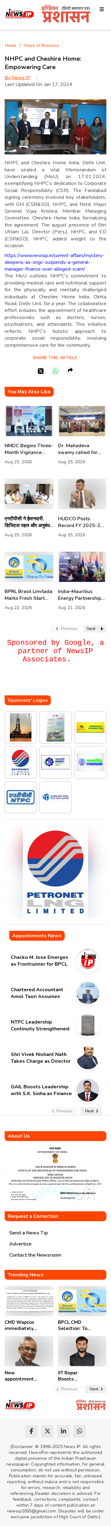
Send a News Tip (28, 1232)
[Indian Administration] (66, 15)
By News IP (18, 77)
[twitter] (47, 1431)
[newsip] (20, 15)
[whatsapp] (79, 1431)
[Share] (70, 371)
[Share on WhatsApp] (55, 371)
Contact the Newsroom (35, 1255)
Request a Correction (33, 1216)
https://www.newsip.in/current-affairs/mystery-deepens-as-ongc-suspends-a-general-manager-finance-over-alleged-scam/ (55, 262)
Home (10, 45)
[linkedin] (63, 1431)
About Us (19, 1136)
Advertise (20, 1244)
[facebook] (31, 1431)
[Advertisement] (58, 683)
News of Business (41, 45)
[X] (40, 371)
